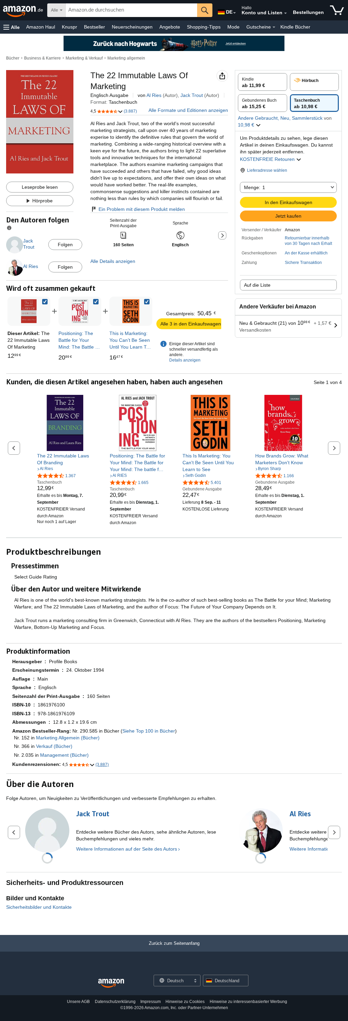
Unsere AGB (78, 1001)
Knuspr (69, 27)
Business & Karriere (42, 58)
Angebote (169, 27)
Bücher (12, 58)
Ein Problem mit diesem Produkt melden (142, 209)
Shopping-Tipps (204, 27)
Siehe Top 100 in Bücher (148, 731)
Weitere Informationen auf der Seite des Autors (126, 849)
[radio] (262, 81)
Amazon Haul (40, 27)
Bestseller (94, 27)
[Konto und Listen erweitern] (285, 13)
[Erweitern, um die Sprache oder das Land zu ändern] (234, 13)
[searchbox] (131, 10)
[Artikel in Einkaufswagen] (337, 10)
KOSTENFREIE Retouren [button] (268, 159)
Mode (233, 27)
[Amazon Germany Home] (111, 983)
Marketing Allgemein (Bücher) (68, 737)
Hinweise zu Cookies (185, 1001)
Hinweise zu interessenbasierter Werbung (248, 1001)
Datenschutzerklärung (115, 1001)
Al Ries (153, 95)
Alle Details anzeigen (112, 261)
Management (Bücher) (64, 755)
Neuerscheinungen (132, 27)
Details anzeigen (185, 360)
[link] (80, 311)
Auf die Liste (257, 285)
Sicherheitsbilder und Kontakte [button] (39, 907)
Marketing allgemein (126, 58)
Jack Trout (191, 95)
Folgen (65, 244)
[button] (11, 27)
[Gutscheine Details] (274, 27)
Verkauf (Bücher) (54, 746)
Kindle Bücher (295, 27)
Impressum (150, 1001)
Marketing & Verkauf (84, 58)
